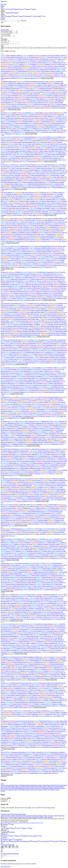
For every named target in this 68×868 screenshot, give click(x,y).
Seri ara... (3, 19)
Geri (2, 9)
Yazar (2, 42)
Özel (2, 40)
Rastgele (3, 18)
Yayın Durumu (4, 31)
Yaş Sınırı (3, 34)
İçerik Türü (4, 36)
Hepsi (2, 47)
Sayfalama (6, 29)
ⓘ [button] (5, 55)
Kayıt (5, 4)
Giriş (2, 4)
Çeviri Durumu (5, 32)
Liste (2, 29)
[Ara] (18, 21)
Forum (2, 6)
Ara (2, 46)
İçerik (2, 14)
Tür (2, 7)
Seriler (2, 11)
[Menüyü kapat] (1, 3)
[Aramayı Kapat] (1, 21)
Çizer (2, 44)
